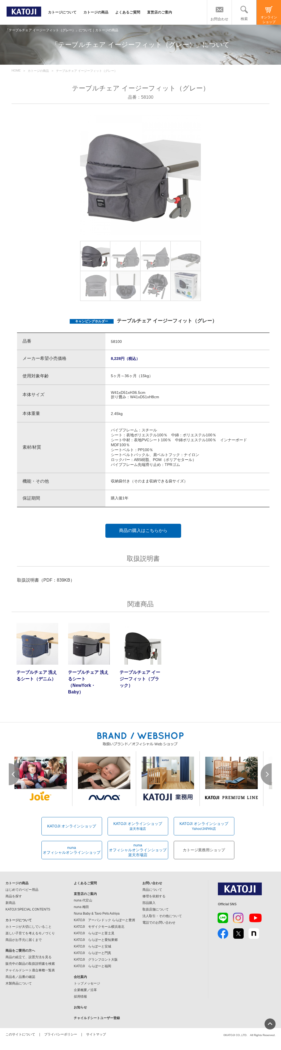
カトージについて (62, 12)
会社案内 (80, 977)
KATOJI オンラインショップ (71, 826)
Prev (14, 774)
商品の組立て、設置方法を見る (28, 957)
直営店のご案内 (159, 12)
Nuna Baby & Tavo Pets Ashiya (97, 913)
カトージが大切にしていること (28, 927)
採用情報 (80, 996)
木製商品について (18, 983)
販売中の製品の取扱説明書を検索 (30, 964)
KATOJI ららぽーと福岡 (92, 966)
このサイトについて (20, 1034)
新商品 (10, 903)
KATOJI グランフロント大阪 (96, 959)
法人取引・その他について (162, 916)
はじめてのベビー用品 (21, 890)
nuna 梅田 (81, 907)
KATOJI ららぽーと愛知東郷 (96, 940)
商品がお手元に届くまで (23, 940)
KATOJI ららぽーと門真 (92, 953)
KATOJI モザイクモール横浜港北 (99, 927)
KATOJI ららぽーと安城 (92, 946)
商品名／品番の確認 (20, 977)
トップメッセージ (87, 983)
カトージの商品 (95, 12)
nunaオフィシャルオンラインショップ (71, 850)
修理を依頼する (153, 896)
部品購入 (149, 903)
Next (266, 774)
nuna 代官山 (83, 900)
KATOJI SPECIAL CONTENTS (27, 909)
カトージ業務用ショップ (204, 850)
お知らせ (80, 1007)
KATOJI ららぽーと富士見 (94, 933)
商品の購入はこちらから (143, 530)
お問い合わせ (152, 883)
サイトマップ (96, 1034)
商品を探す (13, 896)
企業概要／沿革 (85, 990)
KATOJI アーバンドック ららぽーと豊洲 (104, 920)
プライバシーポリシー (60, 1034)
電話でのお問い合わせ (158, 922)
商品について (152, 890)
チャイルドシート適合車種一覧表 (30, 970)
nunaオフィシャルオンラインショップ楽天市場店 (138, 850)
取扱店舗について (155, 909)
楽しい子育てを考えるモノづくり (30, 933)
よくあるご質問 (127, 12)
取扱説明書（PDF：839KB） (46, 580)
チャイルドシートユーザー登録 (97, 1018)
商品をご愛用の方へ (20, 950)
